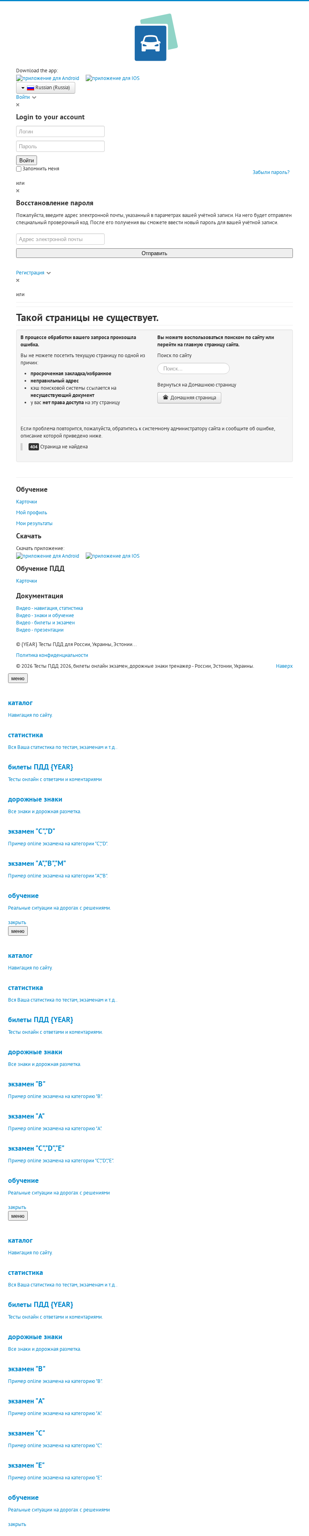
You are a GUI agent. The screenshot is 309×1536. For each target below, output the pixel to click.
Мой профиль (31, 512)
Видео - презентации (40, 629)
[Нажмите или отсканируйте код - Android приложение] (47, 77)
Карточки (26, 501)
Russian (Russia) (52, 87)
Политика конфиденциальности (52, 655)
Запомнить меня (40, 168)
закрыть (17, 922)
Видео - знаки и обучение (45, 615)
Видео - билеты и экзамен (45, 622)
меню (18, 678)
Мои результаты (34, 523)
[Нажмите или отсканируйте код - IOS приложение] (113, 77)
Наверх (284, 666)
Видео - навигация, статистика (49, 608)
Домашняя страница (192, 397)
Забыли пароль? (271, 172)
